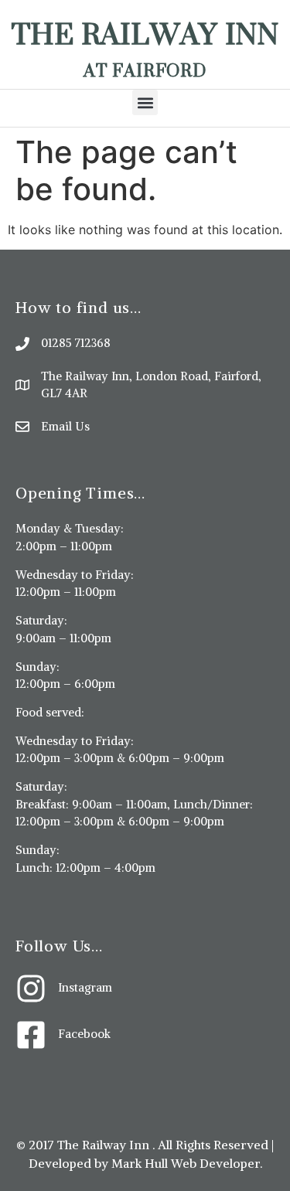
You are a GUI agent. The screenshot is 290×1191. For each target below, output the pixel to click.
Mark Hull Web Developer (185, 1163)
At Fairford (145, 70)
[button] (145, 102)
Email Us (65, 426)
